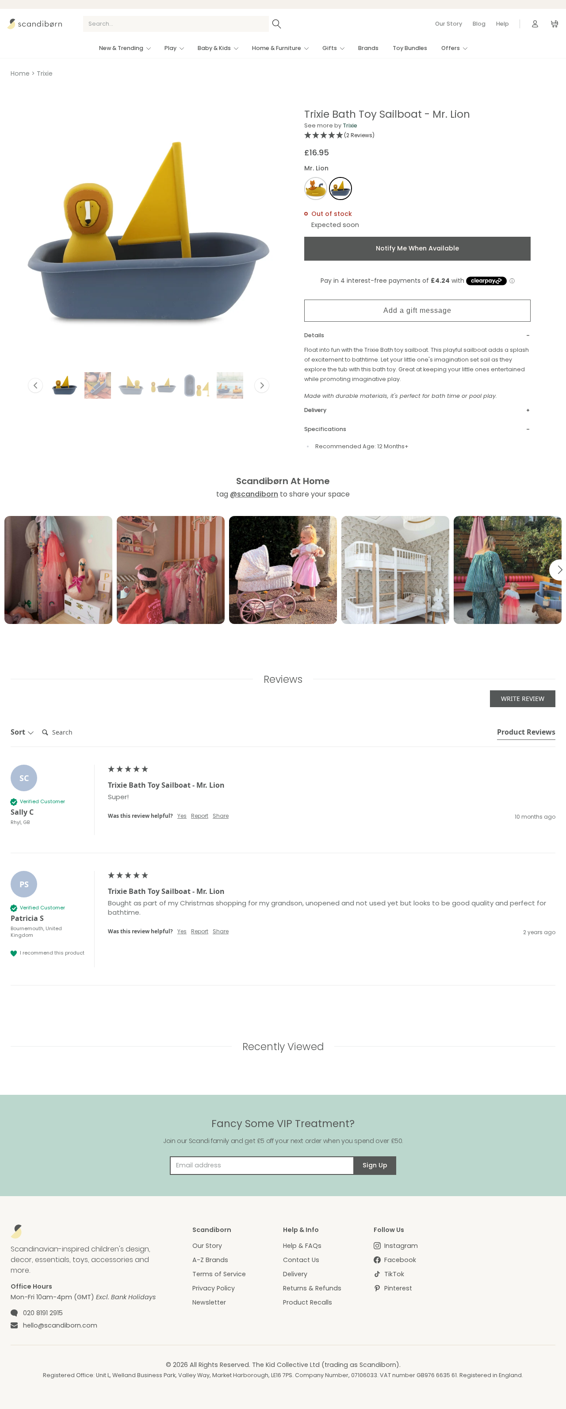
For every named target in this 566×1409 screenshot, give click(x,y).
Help (502, 23)
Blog (479, 23)
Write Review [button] (522, 698)
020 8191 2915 (43, 1313)
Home (20, 73)
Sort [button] (19, 732)
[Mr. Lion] (340, 189)
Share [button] (221, 816)
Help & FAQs (302, 1245)
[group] (283, 809)
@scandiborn (254, 494)
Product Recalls (307, 1302)
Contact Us (301, 1259)
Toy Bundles (410, 48)
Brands (368, 48)
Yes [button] (182, 816)
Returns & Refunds (312, 1288)
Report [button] (199, 816)
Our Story (448, 23)
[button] (65, 385)
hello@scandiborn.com (60, 1325)
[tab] (526, 733)
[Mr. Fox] (315, 189)
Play (170, 48)
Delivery (295, 1274)
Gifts (329, 48)
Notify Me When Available (417, 248)
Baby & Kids (214, 48)
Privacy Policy (213, 1288)
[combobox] (176, 24)
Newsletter (209, 1302)
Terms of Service (219, 1274)
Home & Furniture (276, 48)
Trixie (45, 73)
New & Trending (121, 48)
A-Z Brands (210, 1259)
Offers (450, 48)
